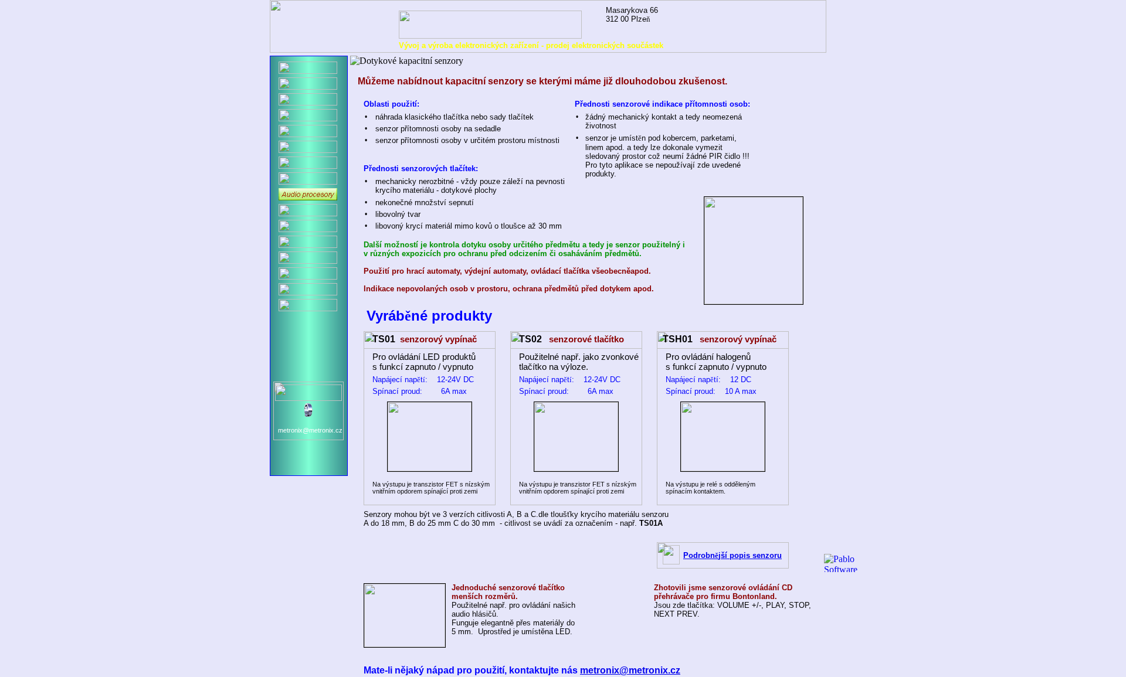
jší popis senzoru (750, 555)
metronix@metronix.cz (630, 670)
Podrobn (699, 555)
